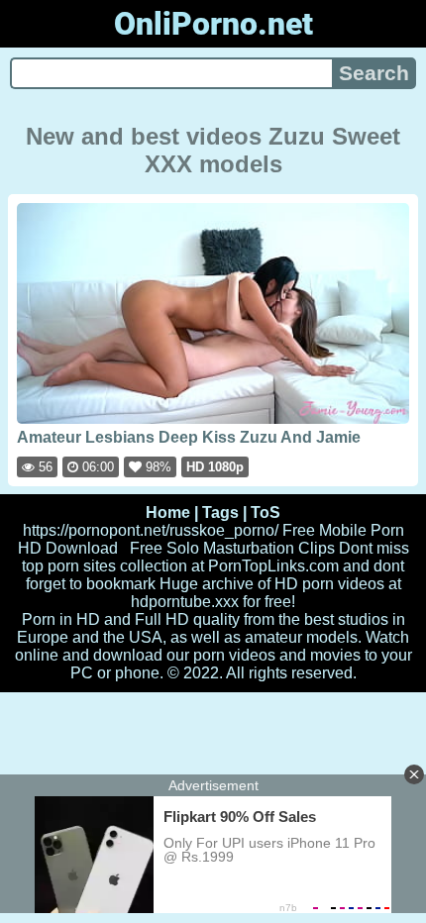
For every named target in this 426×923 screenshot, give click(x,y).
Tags (220, 512)
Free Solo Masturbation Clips (232, 548)
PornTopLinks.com (273, 566)
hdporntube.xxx (185, 601)
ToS (265, 512)
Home (168, 512)
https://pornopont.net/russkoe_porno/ (150, 530)
